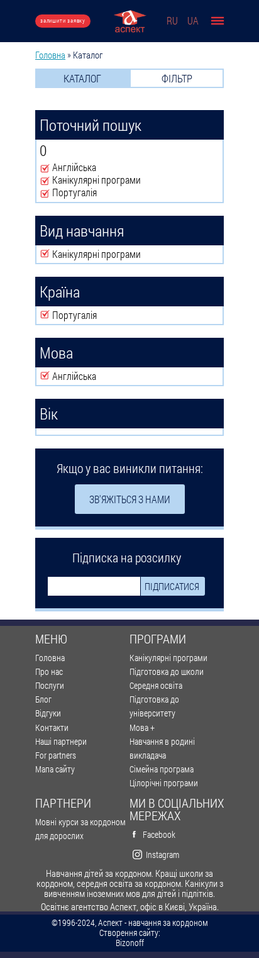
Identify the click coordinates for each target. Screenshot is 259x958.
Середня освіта (156, 685)
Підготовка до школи (167, 671)
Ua (193, 20)
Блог (43, 699)
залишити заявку (62, 20)
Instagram (162, 855)
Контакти (52, 727)
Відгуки (48, 713)
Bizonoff (130, 943)
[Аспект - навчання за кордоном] (130, 21)
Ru (172, 20)
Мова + (142, 727)
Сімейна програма (162, 769)
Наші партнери (61, 741)
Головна (50, 54)
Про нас (49, 671)
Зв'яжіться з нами (129, 499)
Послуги (49, 685)
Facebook (159, 834)
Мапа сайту (55, 769)
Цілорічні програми (164, 783)
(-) (46, 168)
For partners (55, 755)
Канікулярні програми (168, 658)
